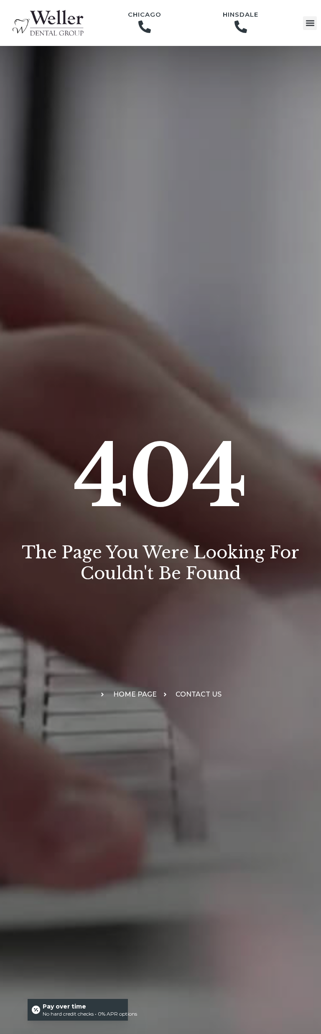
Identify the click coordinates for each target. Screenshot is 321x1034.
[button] (310, 23)
